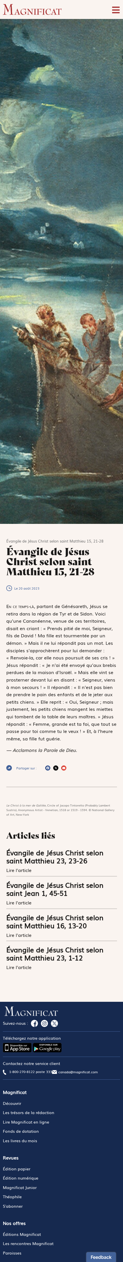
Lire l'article (19, 870)
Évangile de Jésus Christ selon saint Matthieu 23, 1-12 (55, 953)
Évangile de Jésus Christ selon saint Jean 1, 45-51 (55, 889)
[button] (47, 768)
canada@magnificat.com (78, 1071)
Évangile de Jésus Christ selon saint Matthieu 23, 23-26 (55, 856)
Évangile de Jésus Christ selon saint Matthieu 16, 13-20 (55, 921)
